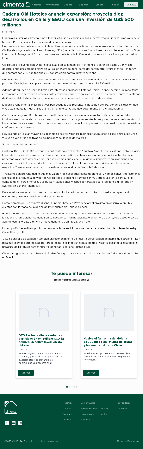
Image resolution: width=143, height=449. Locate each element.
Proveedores (123, 402)
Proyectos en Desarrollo (94, 414)
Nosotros (36, 4)
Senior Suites (88, 402)
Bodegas (83, 4)
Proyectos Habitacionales (94, 408)
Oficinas (68, 4)
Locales (99, 4)
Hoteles (67, 419)
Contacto (131, 4)
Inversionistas (52, 4)
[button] (67, 387)
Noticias (114, 4)
